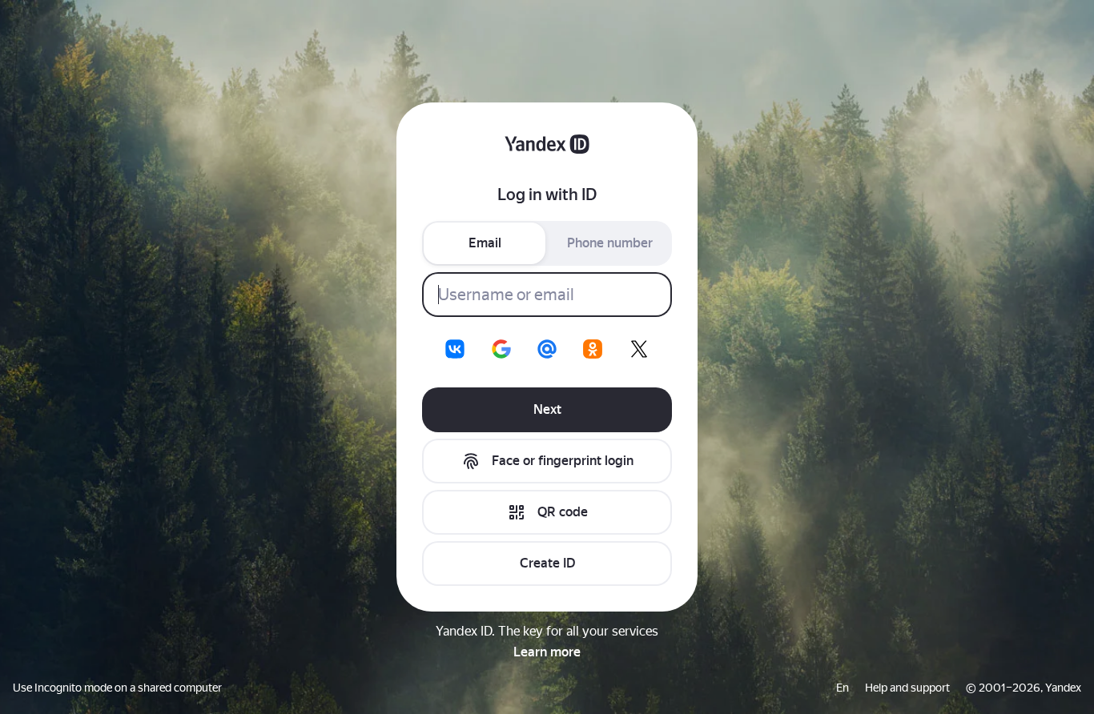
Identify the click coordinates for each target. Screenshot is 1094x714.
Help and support (907, 687)
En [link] (842, 687)
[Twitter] (639, 349)
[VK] (455, 349)
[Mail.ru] (547, 349)
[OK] (592, 349)
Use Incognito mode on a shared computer (117, 687)
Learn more (547, 652)
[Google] (501, 349)
